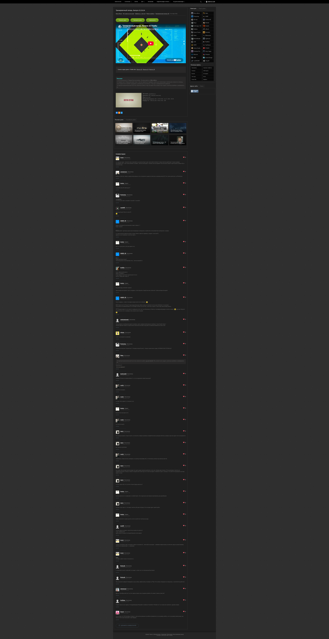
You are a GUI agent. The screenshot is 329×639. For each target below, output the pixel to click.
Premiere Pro (197, 51)
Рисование (150, 1)
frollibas (122, 600)
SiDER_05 (123, 220)
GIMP (206, 16)
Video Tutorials (169, 635)
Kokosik (122, 565)
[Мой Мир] (122, 113)
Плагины (193, 70)
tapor (121, 431)
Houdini (207, 26)
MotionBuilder (197, 38)
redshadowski (124, 319)
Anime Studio (197, 48)
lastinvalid (123, 373)
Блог (142, 1)
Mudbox (196, 29)
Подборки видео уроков (163, 1)
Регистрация (169, 634)
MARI (195, 45)
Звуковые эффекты (207, 67)
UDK (195, 57)
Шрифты (205, 79)
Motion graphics (150, 13)
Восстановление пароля (178, 634)
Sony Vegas (208, 51)
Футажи (193, 73)
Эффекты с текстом (140, 13)
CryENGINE (197, 60)
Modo (195, 35)
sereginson (123, 171)
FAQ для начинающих (178, 1)
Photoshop (196, 16)
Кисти (204, 76)
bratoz (122, 183)
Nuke (206, 13)
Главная (147, 634)
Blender (207, 22)
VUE (195, 41)
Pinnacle (207, 54)
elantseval (123, 588)
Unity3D (207, 60)
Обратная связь (156, 634)
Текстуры (194, 76)
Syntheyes (208, 45)
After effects (197, 13)
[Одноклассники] (119, 113)
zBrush (207, 29)
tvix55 (122, 526)
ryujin (122, 385)
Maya (195, 22)
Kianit (122, 611)
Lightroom (207, 38)
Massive (196, 54)
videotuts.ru (118, 1)
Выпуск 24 (152, 69)
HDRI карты (205, 70)
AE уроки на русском (128, 13)
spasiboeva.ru (152, 93)
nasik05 (122, 207)
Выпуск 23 (145, 69)
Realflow (207, 41)
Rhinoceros (208, 35)
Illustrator (207, 32)
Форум (136, 1)
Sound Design (208, 57)
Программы (194, 67)
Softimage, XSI (197, 26)
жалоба (117, 166)
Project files (194, 79)
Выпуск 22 (139, 69)
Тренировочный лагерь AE (162, 13)
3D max (195, 19)
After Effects (119, 13)
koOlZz (122, 267)
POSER (207, 48)
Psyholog (123, 194)
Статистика (127, 1)
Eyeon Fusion (197, 32)
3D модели (205, 73)
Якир (121, 355)
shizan (122, 332)
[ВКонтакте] (117, 113)
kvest (122, 157)
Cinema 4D (208, 19)
